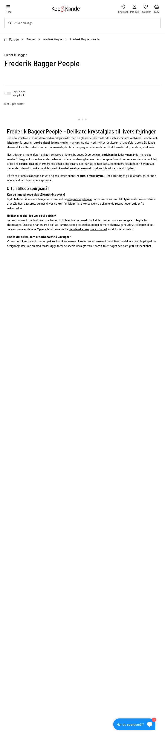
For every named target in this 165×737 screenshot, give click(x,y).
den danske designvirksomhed (88, 229)
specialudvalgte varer (80, 246)
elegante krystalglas (79, 199)
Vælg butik (18, 95)
